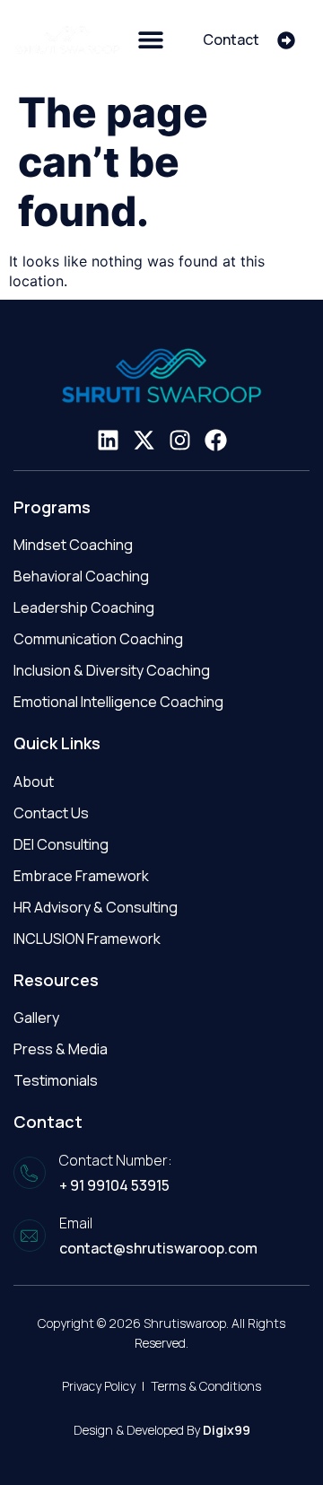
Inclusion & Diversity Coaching (111, 670)
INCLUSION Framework (87, 939)
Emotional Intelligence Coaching (118, 702)
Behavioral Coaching (81, 576)
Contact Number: (115, 1160)
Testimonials (55, 1080)
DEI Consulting (61, 844)
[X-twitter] (144, 440)
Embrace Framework (81, 876)
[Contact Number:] (29, 1173)
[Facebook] (216, 440)
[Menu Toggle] (151, 39)
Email (75, 1223)
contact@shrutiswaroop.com (158, 1248)
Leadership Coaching (83, 607)
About (33, 782)
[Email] (29, 1235)
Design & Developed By (162, 1429)
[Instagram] (180, 440)
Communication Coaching (98, 639)
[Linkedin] (108, 440)
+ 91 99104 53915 (114, 1185)
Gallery (36, 1017)
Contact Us (51, 813)
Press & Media (60, 1049)
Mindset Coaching (73, 545)
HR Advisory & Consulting (95, 907)
